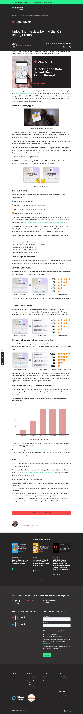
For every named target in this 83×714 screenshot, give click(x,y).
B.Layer (45, 680)
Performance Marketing (33, 678)
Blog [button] (65, 8)
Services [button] (38, 8)
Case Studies (57, 8)
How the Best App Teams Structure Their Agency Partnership (61, 562)
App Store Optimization (33, 676)
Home (13, 15)
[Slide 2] (41, 579)
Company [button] (29, 8)
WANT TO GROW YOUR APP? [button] (41, 513)
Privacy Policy (62, 680)
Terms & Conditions (63, 678)
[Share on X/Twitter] (2, 357)
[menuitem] (30, 8)
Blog (13, 682)
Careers (14, 678)
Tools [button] (47, 8)
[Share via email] (2, 363)
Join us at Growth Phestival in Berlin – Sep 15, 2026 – (32, 2)
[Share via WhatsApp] (2, 360)
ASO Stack (19, 15)
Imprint (60, 682)
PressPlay (45, 676)
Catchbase (45, 678)
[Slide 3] (42, 579)
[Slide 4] (44, 579)
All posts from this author (30, 525)
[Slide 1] (39, 579)
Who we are (15, 676)
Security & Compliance (64, 676)
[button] (64, 47)
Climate (14, 680)
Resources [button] (74, 8)
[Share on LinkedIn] (2, 354)
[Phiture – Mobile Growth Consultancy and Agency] (17, 8)
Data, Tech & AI (31, 686)
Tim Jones (20, 45)
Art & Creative (31, 684)
